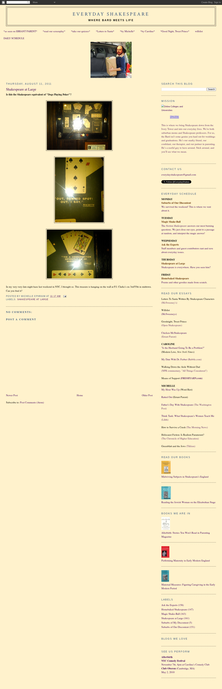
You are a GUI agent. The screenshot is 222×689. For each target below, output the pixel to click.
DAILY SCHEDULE (14, 38)
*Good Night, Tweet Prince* (174, 31)
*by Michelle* (127, 31)
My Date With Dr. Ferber (174, 359)
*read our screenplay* (54, 31)
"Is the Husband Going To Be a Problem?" (182, 347)
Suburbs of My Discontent (174, 622)
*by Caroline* (147, 31)
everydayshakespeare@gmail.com (178, 174)
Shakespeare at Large (21, 89)
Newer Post (12, 395)
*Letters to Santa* (105, 31)
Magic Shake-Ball (170, 613)
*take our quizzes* (80, 31)
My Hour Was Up (170, 389)
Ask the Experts (169, 605)
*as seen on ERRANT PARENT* (20, 31)
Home (80, 395)
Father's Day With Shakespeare (177, 404)
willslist (199, 31)
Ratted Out (166, 397)
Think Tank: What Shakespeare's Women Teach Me (187, 415)
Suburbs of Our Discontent (175, 627)
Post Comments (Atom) (32, 402)
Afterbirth (167, 657)
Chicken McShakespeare (174, 332)
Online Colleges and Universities (174, 116)
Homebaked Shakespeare (174, 609)
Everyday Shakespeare (111, 14)
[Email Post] (64, 296)
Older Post (147, 395)
